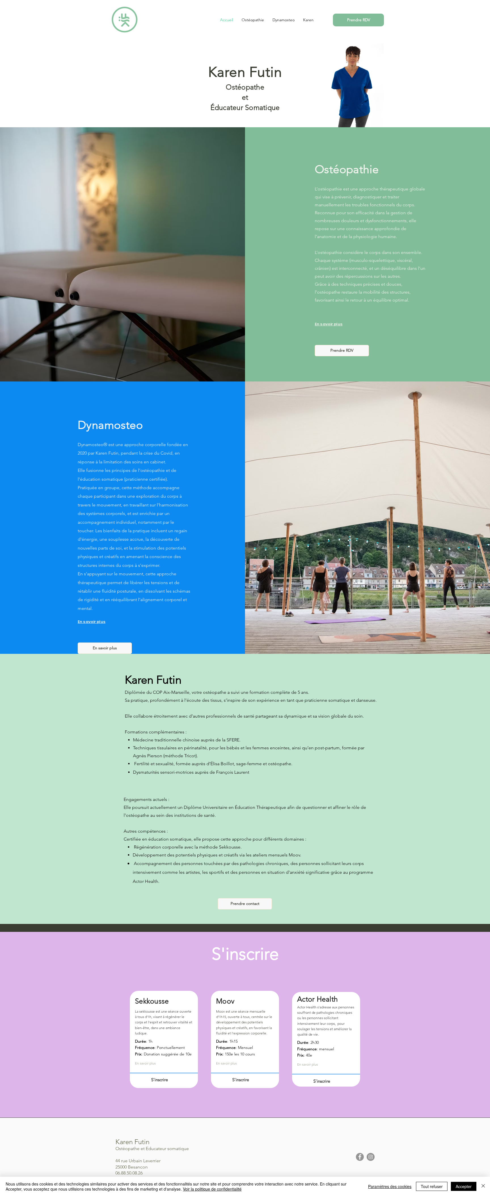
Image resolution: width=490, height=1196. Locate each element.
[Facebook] (360, 1157)
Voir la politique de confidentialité (212, 1189)
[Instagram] (371, 1157)
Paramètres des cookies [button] (389, 1186)
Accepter (464, 1186)
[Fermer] (483, 1186)
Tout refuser (432, 1186)
